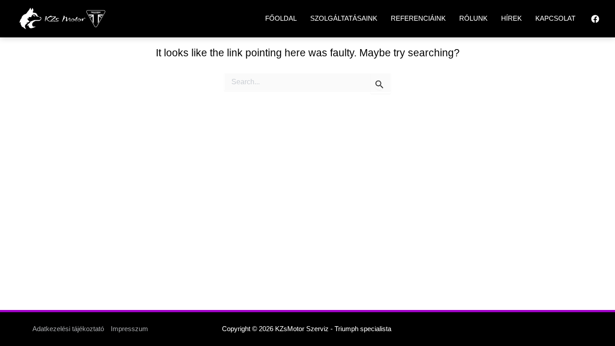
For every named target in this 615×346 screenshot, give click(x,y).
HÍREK (511, 18)
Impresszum (129, 328)
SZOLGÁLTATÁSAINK (343, 18)
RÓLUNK (473, 18)
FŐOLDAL (281, 18)
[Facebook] (595, 19)
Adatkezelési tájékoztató (68, 328)
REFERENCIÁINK (418, 18)
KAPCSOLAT (555, 18)
